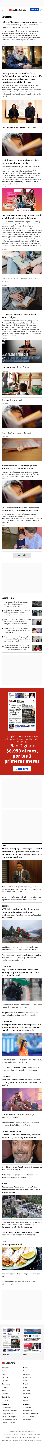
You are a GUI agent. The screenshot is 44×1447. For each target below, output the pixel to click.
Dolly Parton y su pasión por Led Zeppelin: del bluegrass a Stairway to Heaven (19, 1176)
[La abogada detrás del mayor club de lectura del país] (22, 351)
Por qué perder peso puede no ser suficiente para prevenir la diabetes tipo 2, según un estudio (20, 1013)
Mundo (4, 1184)
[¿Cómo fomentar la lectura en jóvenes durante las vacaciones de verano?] (22, 491)
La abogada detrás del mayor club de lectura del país (19, 316)
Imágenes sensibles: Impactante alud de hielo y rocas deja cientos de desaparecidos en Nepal (16, 604)
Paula (4, 1241)
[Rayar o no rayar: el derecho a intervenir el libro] (22, 298)
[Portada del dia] (22, 730)
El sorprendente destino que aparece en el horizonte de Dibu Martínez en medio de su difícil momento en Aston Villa (22, 1027)
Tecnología (6, 1076)
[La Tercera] (11, 1352)
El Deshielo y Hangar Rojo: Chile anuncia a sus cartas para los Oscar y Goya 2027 (22, 1168)
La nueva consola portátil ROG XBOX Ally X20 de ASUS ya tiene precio (20, 1116)
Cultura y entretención (11, 1131)
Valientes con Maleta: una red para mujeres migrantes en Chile (18, 1282)
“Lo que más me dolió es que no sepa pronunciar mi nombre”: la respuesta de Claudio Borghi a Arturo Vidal (17, 648)
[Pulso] (32, 1352)
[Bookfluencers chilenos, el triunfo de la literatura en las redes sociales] (22, 199)
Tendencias (6, 966)
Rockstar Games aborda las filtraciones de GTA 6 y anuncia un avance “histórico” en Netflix (21, 1083)
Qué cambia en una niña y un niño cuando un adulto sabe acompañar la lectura (22, 216)
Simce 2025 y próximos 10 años (16, 433)
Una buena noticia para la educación (19, 128)
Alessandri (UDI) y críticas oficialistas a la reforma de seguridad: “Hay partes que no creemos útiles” (21, 898)
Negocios (5, 906)
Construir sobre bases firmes (15, 367)
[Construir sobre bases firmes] (22, 384)
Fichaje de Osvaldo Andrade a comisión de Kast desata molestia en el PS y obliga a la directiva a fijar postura (17, 622)
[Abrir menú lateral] (3, 9)
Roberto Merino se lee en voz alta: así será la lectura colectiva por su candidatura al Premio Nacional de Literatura (21, 25)
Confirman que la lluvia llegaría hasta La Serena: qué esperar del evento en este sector (22, 1005)
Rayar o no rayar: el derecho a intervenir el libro (21, 280)
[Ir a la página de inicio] (17, 10)
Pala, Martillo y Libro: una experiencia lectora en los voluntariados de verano (20, 509)
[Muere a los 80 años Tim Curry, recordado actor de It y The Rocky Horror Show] (22, 1151)
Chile (4, 846)
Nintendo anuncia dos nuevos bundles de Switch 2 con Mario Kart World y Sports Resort (21, 1123)
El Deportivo (7, 1021)
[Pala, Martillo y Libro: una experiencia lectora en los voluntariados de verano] (22, 538)
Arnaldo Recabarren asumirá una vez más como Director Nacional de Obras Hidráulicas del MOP (20, 948)
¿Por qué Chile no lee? (12, 400)
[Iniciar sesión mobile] (41, 9)
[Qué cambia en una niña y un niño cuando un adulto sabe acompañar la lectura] (22, 262)
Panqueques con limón (12, 1244)
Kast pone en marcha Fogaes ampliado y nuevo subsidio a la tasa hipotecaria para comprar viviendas (17, 639)
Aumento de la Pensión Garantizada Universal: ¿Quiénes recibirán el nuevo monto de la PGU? (17, 630)
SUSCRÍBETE (22, 769)
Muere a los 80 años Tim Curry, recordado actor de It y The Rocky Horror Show (22, 1136)
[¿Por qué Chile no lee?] (22, 416)
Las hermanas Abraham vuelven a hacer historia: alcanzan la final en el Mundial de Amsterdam (20, 1068)
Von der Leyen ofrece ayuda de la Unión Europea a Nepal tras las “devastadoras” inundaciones (21, 1233)
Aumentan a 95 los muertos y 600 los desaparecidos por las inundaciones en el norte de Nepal (21, 1190)
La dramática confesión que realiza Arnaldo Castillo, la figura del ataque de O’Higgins (22, 1061)
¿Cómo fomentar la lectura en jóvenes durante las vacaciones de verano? (19, 467)
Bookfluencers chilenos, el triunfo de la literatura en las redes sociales (20, 161)
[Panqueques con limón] (22, 1258)
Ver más (22, 555)
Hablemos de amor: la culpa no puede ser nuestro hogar (21, 1275)
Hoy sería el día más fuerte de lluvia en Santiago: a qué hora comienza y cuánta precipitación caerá (17, 613)
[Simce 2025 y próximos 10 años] (22, 449)
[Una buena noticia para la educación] (22, 144)
